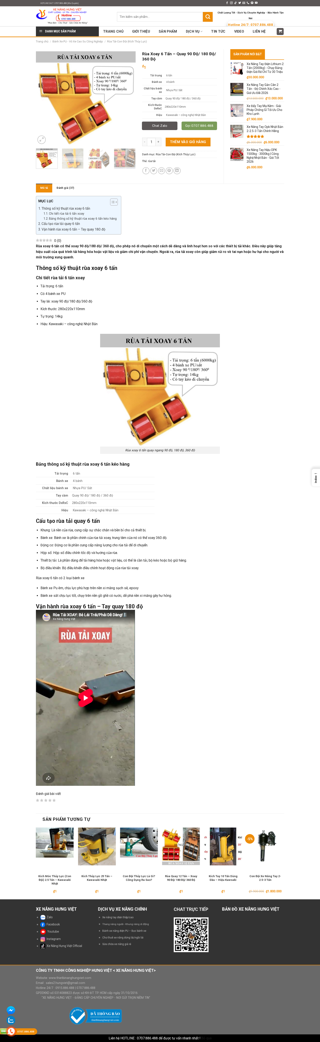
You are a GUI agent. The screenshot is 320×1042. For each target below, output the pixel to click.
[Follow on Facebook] (227, 3)
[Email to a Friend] (161, 170)
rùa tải (152, 161)
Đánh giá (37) (65, 187)
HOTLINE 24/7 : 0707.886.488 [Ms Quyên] (59, 3)
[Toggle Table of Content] (112, 202)
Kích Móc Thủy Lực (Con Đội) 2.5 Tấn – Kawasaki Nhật (54, 880)
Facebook (52, 924)
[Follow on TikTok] (235, 3)
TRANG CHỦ (113, 31)
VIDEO (239, 31)
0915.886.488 (65, 988)
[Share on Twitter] (153, 170)
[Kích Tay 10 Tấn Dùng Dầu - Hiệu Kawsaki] (223, 846)
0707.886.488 (85, 988)
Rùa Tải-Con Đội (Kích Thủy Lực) (175, 154)
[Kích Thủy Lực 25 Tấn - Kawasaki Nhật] (97, 846)
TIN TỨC (218, 31)
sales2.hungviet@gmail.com (65, 983)
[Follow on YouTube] (256, 3)
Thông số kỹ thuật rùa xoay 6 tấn (66, 208)
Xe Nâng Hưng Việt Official (63, 946)
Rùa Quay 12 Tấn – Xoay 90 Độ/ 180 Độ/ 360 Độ (181, 878)
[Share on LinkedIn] (177, 170)
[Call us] (248, 3)
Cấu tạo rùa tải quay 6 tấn (61, 224)
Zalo (49, 917)
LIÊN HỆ (259, 31)
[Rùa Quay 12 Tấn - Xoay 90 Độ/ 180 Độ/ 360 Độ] (181, 846)
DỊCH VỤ (193, 31)
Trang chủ (42, 41)
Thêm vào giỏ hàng (188, 142)
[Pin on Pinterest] (169, 170)
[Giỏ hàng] (280, 31)
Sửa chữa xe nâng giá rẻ (116, 944)
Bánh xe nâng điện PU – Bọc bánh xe (124, 930)
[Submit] (208, 17)
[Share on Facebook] (146, 170)
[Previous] (43, 97)
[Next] (128, 97)
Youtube (52, 931)
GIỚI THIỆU (141, 31)
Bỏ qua (206, 1038)
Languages (270, 3)
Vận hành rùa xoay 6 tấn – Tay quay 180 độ (73, 229)
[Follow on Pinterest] (252, 3)
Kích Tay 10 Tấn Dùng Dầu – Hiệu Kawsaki (223, 878)
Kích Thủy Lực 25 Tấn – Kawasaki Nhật (96, 878)
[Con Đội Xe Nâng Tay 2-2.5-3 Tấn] (265, 846)
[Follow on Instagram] (231, 3)
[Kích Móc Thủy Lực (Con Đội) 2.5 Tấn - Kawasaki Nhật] (55, 843)
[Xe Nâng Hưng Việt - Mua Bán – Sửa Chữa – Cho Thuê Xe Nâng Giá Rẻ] (73, 16)
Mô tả (44, 187)
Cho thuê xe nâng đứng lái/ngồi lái (122, 937)
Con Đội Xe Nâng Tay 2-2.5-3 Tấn (265, 878)
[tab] (44, 188)
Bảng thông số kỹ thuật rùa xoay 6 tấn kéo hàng (83, 218)
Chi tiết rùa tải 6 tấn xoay (66, 213)
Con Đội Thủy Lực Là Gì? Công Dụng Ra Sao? (139, 878)
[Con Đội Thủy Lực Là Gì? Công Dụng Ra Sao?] (139, 843)
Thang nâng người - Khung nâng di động (125, 924)
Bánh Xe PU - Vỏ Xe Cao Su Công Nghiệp (77, 41)
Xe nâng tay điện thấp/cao (117, 917)
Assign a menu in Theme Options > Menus (194, 3)
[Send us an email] (244, 3)
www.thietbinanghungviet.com (70, 978)
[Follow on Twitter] (239, 3)
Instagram (53, 939)
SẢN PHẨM (168, 31)
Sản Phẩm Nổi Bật (247, 54)
